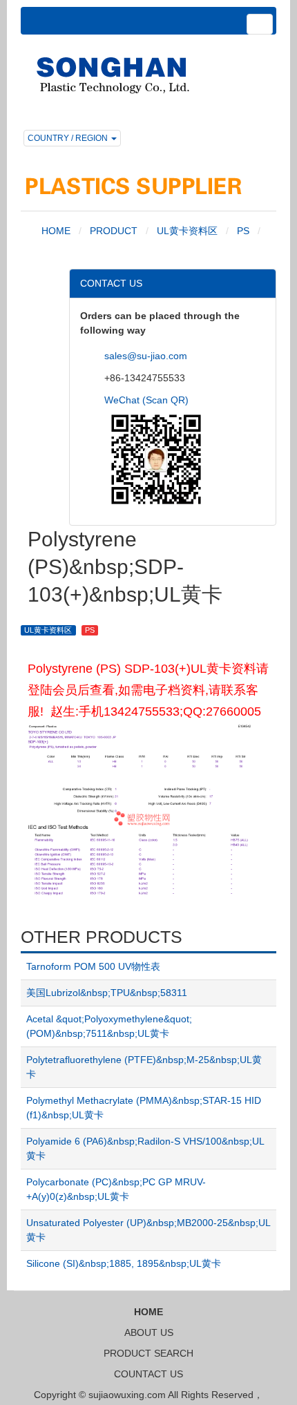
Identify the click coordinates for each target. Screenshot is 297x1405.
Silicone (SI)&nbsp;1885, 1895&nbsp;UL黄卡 (123, 1263)
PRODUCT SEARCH (148, 1353)
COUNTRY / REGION (69, 138)
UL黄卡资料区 (187, 230)
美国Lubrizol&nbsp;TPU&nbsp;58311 (106, 992)
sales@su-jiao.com (145, 355)
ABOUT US (148, 1332)
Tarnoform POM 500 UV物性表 (93, 966)
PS (243, 230)
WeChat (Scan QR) (146, 399)
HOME (54, 230)
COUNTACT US (148, 1373)
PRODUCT (113, 230)
